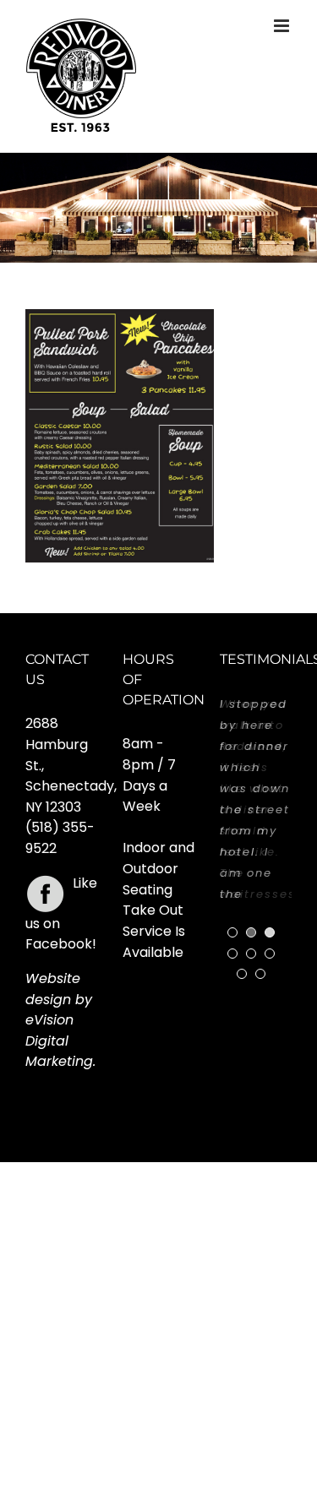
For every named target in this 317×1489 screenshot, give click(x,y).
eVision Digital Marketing (59, 1040)
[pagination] (232, 932)
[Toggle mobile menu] (283, 26)
